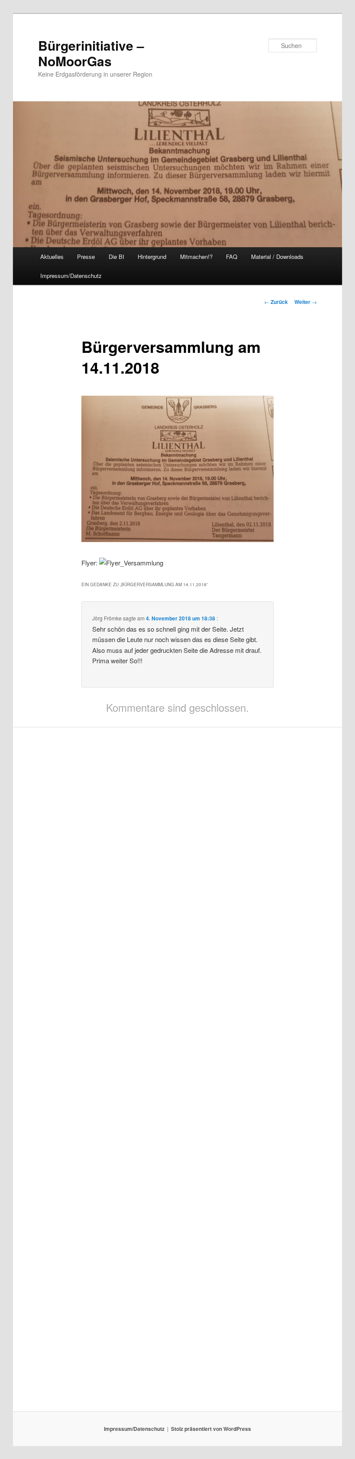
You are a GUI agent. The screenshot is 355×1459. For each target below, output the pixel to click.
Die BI (116, 256)
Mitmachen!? (196, 256)
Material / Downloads (277, 256)
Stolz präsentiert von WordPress (211, 1429)
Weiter (305, 302)
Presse (86, 256)
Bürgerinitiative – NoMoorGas (91, 53)
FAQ (231, 256)
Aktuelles (52, 256)
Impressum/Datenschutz (71, 275)
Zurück (276, 302)
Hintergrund (152, 256)
